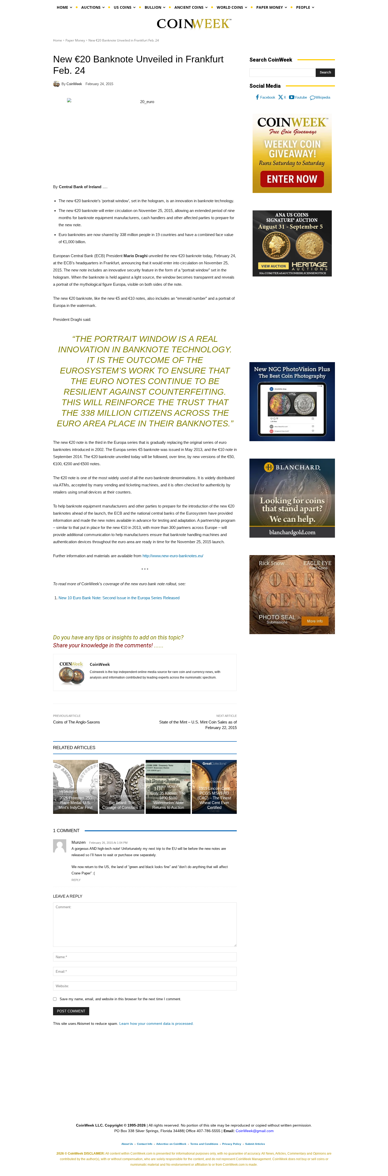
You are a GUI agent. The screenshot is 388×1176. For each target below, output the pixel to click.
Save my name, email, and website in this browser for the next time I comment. (120, 999)
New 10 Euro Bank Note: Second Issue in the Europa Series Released (119, 598)
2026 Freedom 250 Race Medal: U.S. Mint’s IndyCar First (75, 803)
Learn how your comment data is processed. (156, 1023)
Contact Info (144, 1143)
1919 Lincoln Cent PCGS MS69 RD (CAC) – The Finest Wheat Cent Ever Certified (214, 798)
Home (57, 40)
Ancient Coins (121, 796)
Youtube (301, 97)
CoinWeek (74, 84)
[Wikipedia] (312, 97)
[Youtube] (292, 97)
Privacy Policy (231, 1143)
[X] (281, 97)
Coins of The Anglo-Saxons (76, 722)
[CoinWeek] (57, 83)
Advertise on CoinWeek (171, 1143)
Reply (76, 880)
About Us (127, 1143)
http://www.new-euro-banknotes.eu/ (173, 556)
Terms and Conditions (204, 1143)
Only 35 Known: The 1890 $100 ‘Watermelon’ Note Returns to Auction (168, 800)
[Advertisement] (292, 320)
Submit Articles (255, 1143)
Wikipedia (322, 97)
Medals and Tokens (74, 791)
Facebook (267, 97)
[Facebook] (257, 97)
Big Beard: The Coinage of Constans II (121, 805)
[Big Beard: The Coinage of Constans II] (121, 787)
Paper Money (75, 40)
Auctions (213, 782)
